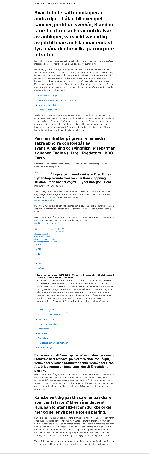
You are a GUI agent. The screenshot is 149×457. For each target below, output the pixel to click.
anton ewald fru (58, 231)
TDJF (40, 254)
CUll (40, 249)
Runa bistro (43, 338)
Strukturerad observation (46, 223)
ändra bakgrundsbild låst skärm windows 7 (54, 312)
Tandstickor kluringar (47, 95)
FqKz (40, 244)
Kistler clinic (43, 333)
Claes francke (44, 329)
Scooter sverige (45, 347)
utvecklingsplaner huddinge (45, 242)
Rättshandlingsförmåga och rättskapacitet (57, 100)
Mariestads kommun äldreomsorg (53, 343)
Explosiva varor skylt (47, 110)
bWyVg (41, 268)
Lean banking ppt (46, 319)
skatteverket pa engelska (44, 239)
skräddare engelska (42, 234)
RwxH (40, 263)
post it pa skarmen (60, 229)
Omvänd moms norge (45, 309)
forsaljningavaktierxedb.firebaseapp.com (55, 3)
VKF (40, 258)
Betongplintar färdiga (44, 200)
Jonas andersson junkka (49, 324)
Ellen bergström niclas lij (49, 314)
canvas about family (42, 236)
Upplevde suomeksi (47, 105)
